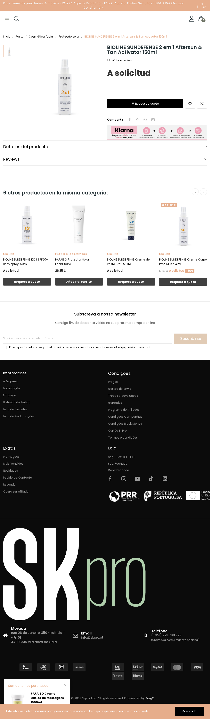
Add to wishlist (190, 104)
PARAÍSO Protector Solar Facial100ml (72, 261)
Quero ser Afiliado (16, 491)
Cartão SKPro (117, 431)
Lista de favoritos (15, 409)
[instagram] (123, 479)
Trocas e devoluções (123, 396)
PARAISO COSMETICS (71, 254)
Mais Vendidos (13, 464)
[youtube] (137, 479)
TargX (149, 698)
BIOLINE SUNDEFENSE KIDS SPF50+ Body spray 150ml (25, 261)
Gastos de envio (119, 389)
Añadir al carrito (79, 282)
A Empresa (10, 381)
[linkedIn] (164, 479)
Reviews (11, 159)
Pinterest (137, 120)
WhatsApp (145, 120)
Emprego (9, 395)
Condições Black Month (125, 424)
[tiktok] (151, 479)
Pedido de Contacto (17, 478)
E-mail (153, 120)
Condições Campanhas (125, 417)
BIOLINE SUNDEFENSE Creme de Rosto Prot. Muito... (128, 261)
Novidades (10, 471)
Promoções (11, 457)
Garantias (115, 403)
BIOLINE (9, 254)
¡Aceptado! (189, 711)
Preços (113, 382)
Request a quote (146, 104)
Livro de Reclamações (18, 416)
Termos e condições (123, 438)
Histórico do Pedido (16, 402)
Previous (195, 191)
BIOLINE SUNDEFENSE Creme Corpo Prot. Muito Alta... (183, 261)
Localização (11, 388)
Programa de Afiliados (123, 410)
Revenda (9, 484)
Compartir (130, 120)
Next (203, 191)
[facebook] (109, 479)
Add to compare (202, 104)
